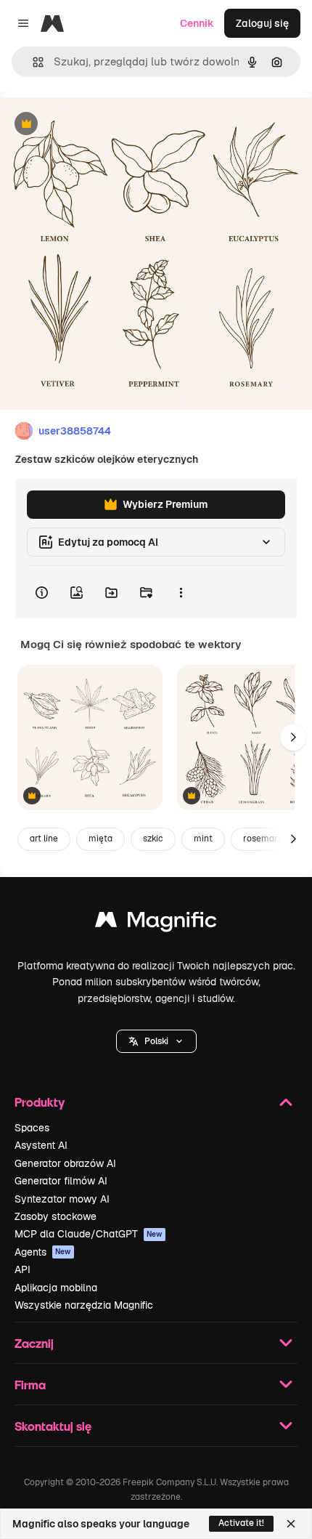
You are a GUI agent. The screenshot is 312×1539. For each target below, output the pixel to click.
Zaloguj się (262, 23)
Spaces (32, 1127)
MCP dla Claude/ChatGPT (89, 1233)
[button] (156, 1041)
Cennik (197, 23)
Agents (43, 1252)
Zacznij (34, 1343)
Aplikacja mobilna (56, 1287)
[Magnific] (156, 923)
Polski (156, 1041)
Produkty (40, 1102)
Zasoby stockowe (56, 1216)
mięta (100, 838)
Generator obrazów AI (65, 1163)
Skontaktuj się (53, 1426)
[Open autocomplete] (32, 62)
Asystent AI (41, 1145)
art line (44, 838)
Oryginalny (100, 125)
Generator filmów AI (61, 1180)
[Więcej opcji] (180, 592)
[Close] (291, 1523)
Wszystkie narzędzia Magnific (84, 1305)
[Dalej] (293, 737)
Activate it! (241, 1523)
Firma (30, 1384)
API (22, 1269)
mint (203, 838)
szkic (153, 838)
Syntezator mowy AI (62, 1198)
